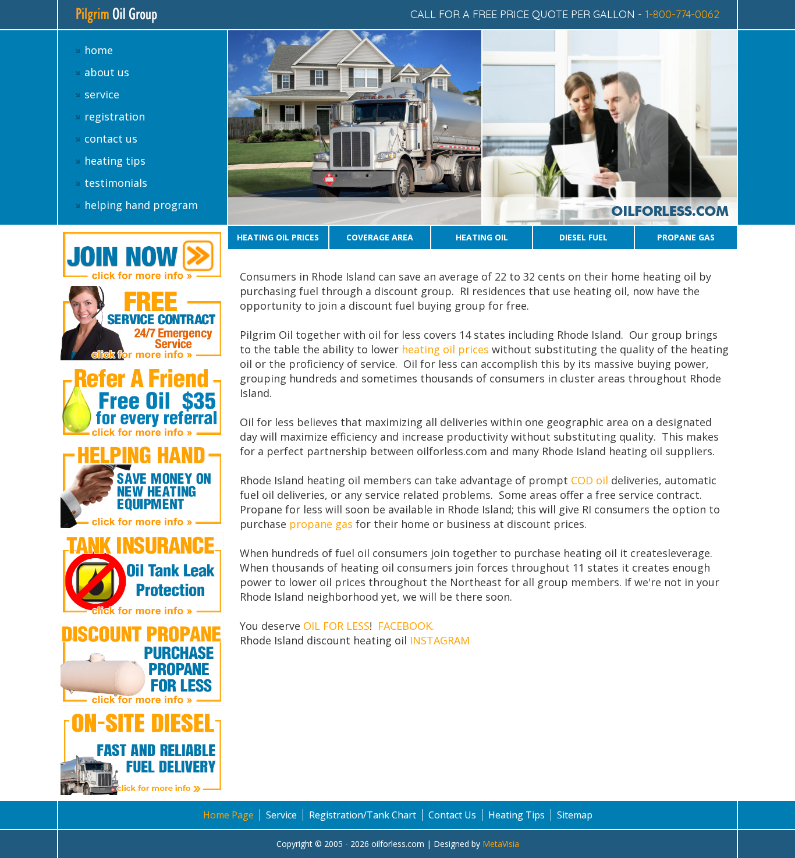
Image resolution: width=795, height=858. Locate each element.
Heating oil (482, 237)
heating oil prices (445, 349)
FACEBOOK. (409, 626)
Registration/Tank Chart (362, 815)
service (101, 94)
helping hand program (141, 205)
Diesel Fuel (583, 237)
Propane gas (686, 237)
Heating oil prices (278, 237)
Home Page (228, 815)
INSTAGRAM (440, 640)
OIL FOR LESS (336, 626)
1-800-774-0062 (682, 14)
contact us (110, 139)
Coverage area (379, 237)
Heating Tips (516, 815)
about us (106, 72)
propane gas (321, 524)
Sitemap (574, 815)
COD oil (591, 480)
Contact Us (452, 815)
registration (114, 116)
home (98, 50)
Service (281, 815)
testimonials (115, 183)
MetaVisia (500, 843)
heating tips (114, 161)
